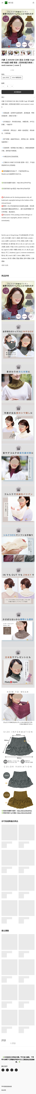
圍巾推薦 (5, 265)
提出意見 (3, 1090)
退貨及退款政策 (8, 1086)
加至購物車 (17, 92)
